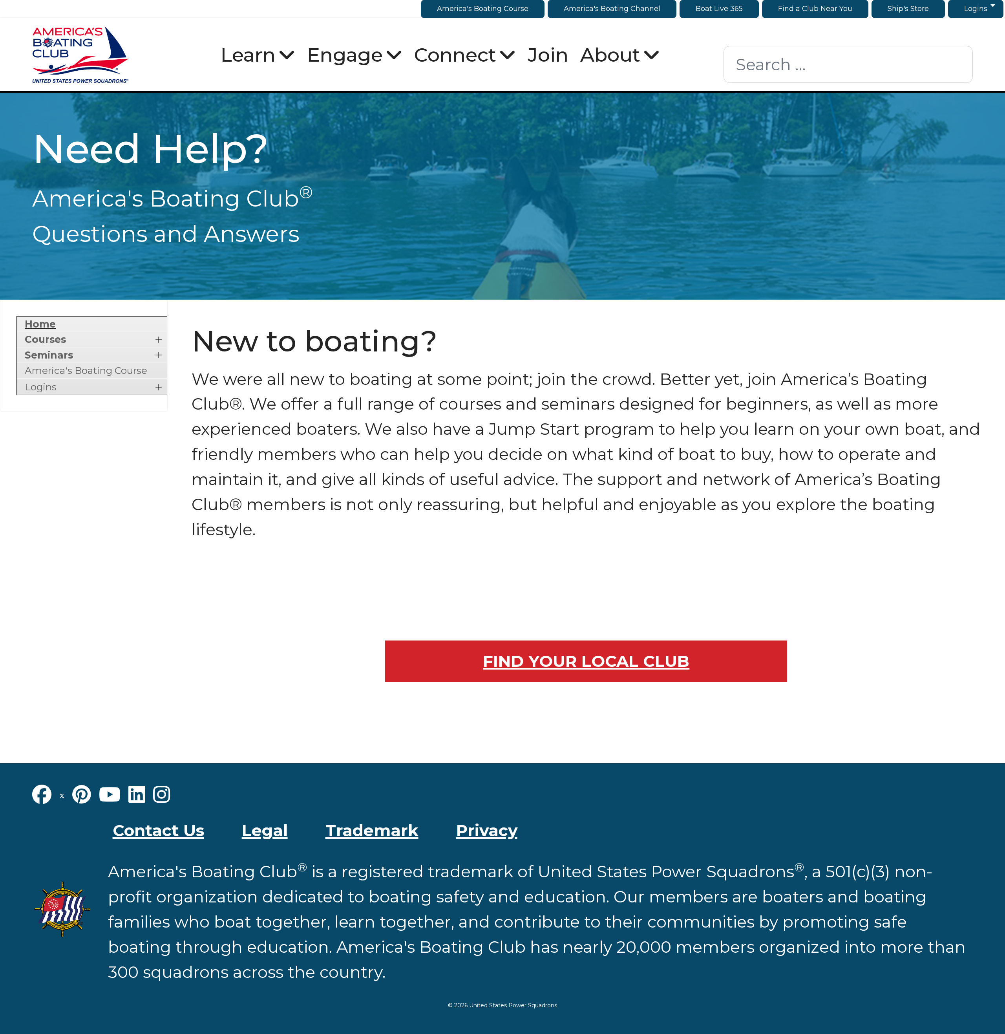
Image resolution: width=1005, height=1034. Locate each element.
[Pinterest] (81, 794)
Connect (455, 54)
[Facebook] (41, 794)
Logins (41, 387)
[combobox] (848, 64)
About (610, 54)
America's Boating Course (86, 370)
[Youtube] (110, 794)
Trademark (371, 830)
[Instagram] (161, 794)
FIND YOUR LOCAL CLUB (586, 661)
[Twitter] (62, 794)
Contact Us (158, 830)
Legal (265, 830)
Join (548, 54)
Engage (345, 54)
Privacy (486, 830)
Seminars (49, 355)
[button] (159, 339)
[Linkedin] (136, 794)
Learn (248, 54)
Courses (45, 339)
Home (40, 324)
